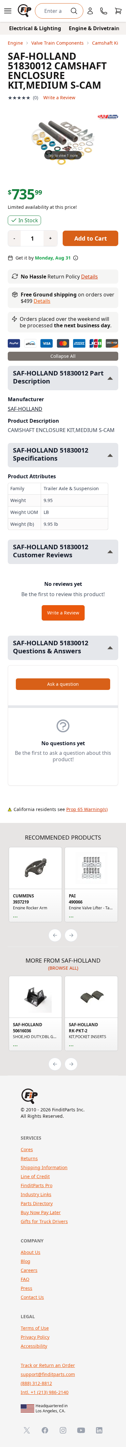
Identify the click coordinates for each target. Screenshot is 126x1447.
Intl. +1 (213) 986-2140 (44, 1392)
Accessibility (34, 1346)
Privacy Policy (35, 1337)
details (42, 300)
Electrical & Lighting (35, 28)
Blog (25, 1261)
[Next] (71, 935)
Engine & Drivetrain (94, 28)
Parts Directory (37, 1203)
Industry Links (36, 1194)
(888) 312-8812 (36, 1383)
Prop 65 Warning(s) (87, 809)
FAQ (25, 1279)
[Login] (90, 11)
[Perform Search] (74, 11)
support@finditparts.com (48, 1374)
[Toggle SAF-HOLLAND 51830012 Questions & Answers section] (110, 647)
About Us (30, 1252)
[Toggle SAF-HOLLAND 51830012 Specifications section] (110, 455)
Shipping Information (44, 1167)
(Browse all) (63, 968)
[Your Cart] (118, 11)
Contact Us (32, 1297)
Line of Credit (35, 1176)
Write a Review (59, 97)
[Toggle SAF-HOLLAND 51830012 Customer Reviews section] (110, 551)
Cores (27, 1149)
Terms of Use (35, 1328)
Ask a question (63, 684)
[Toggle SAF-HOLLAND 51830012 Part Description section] (110, 378)
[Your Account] (90, 11)
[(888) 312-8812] (103, 11)
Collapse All (63, 356)
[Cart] (118, 11)
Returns (29, 1158)
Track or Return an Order (48, 1365)
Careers (29, 1270)
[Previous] (54, 935)
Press (26, 1288)
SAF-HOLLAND (25, 408)
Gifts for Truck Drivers (44, 1221)
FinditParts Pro (36, 1185)
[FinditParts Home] (25, 11)
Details (89, 276)
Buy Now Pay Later (41, 1212)
